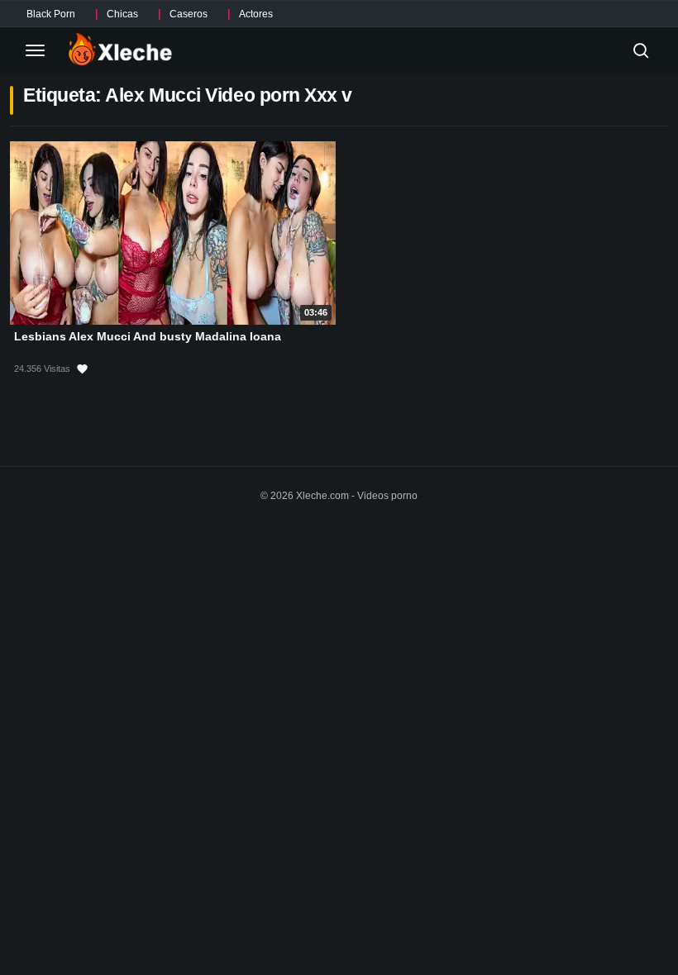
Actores (256, 14)
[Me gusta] (82, 369)
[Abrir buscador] (641, 50)
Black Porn (50, 14)
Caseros (189, 14)
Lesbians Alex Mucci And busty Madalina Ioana (147, 336)
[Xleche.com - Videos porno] (120, 50)
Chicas (122, 14)
